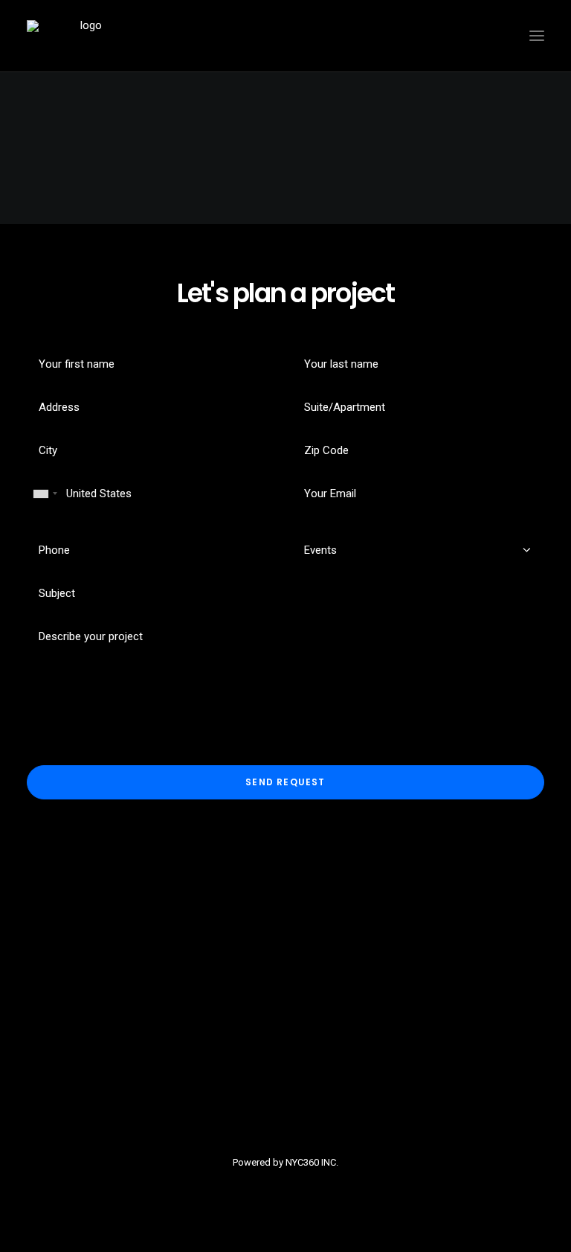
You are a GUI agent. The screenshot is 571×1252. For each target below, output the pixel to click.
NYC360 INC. (312, 1162)
